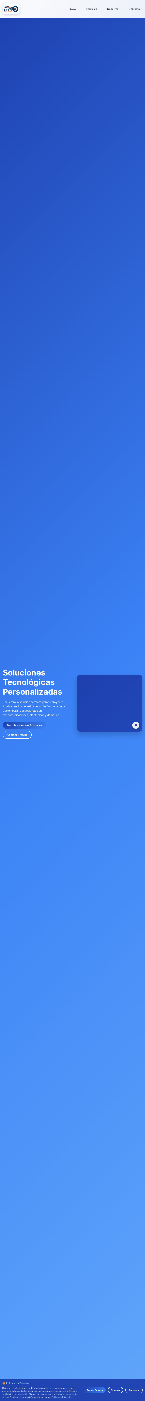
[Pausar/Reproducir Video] (135, 725)
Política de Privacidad (62, 1397)
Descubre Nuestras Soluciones (24, 725)
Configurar (134, 1390)
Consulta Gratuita (17, 734)
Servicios (91, 8)
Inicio (73, 8)
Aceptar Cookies (95, 1390)
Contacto (134, 8)
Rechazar (115, 1390)
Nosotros (113, 8)
